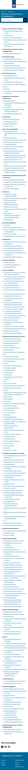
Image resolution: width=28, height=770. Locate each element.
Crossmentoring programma (11, 356)
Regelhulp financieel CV (10, 715)
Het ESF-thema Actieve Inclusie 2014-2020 (15, 140)
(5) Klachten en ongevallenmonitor (13, 37)
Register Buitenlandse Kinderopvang (13, 257)
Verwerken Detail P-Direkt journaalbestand (15, 182)
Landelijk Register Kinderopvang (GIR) (14, 248)
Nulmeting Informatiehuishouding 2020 (14, 403)
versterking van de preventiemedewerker (14, 236)
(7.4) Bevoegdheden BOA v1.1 (12, 285)
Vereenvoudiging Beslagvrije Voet (12, 523)
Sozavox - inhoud (8, 126)
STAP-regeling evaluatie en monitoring (14, 70)
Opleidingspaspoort (9, 262)
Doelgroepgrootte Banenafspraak (13, 702)
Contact (3, 762)
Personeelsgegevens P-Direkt (11, 408)
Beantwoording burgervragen (11, 119)
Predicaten (7, 89)
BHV (5, 354)
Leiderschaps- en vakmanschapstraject (14, 326)
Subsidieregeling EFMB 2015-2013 (13, 159)
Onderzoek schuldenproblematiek (13, 492)
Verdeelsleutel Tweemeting (11, 717)
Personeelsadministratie (10, 405)
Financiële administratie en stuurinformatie (15, 531)
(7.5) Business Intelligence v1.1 (12, 287)
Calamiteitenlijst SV (9, 616)
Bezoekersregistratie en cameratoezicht (14, 352)
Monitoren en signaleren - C (11, 121)
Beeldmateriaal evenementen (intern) (14, 462)
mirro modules (8, 396)
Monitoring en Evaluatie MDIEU (12, 65)
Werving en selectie (9, 445)
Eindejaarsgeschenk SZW (10, 75)
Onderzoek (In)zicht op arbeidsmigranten (14, 68)
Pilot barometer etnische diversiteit (13, 591)
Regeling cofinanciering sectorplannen (14, 146)
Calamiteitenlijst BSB (9, 100)
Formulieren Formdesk (10, 368)
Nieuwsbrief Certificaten (10, 234)
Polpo (5, 86)
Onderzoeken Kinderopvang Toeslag (13, 250)
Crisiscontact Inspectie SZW (11, 320)
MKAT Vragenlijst (8, 399)
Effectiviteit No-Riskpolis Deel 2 (12, 704)
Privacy (17, 762)
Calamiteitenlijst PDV (9, 464)
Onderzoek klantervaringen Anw (12, 631)
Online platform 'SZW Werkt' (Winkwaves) (15, 84)
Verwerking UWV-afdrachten (11, 188)
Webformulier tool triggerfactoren (13, 606)
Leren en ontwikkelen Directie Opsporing (14, 681)
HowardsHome (8, 374)
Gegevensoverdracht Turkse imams (13, 567)
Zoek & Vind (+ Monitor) (10, 450)
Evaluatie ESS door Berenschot (12, 556)
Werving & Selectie (9, 535)
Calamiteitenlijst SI (9, 547)
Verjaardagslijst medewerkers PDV (13, 525)
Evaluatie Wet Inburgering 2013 (12, 562)
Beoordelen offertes (9, 345)
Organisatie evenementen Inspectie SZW (14, 328)
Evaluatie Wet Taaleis (9, 484)
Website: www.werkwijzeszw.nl (12, 441)
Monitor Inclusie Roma (10, 584)
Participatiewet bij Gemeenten (12, 499)
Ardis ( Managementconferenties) (12, 341)
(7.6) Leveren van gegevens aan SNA (13, 309)
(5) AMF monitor (8, 35)
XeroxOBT (6, 448)
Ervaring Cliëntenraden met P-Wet (13, 471)
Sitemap (10, 12)
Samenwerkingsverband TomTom (12, 683)
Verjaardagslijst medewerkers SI (12, 604)
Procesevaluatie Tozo (9, 501)
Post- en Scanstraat (9, 410)
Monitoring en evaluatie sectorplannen (14, 708)
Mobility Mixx (7, 401)
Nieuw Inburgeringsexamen (11, 586)
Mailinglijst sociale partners (11, 207)
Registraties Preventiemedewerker (13, 333)
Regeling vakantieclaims (10, 148)
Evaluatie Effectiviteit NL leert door (13, 59)
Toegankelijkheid (19, 766)
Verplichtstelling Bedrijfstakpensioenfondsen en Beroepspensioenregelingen (12, 215)
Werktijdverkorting (9, 219)
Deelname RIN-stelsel (9, 361)
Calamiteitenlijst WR (9, 695)
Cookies (17, 764)
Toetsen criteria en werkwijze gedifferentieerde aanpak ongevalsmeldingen (11, 673)
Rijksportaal (7, 415)
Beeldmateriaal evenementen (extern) (14, 460)
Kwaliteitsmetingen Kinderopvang (13, 246)
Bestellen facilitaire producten (12, 347)
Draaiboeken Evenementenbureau (13, 365)
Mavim (6, 390)
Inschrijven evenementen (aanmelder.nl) (14, 385)
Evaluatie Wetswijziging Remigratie (13, 565)
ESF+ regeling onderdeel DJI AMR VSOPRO (15, 473)
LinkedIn (9, 747)
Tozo (5, 520)
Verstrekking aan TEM (9, 436)
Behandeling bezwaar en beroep (12, 729)
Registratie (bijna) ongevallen (11, 331)
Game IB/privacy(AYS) (9, 370)
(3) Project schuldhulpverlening (12, 654)
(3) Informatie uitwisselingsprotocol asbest (15, 643)
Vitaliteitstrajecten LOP (10, 267)
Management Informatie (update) (13, 388)
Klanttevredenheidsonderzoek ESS (13, 569)
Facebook (6, 747)
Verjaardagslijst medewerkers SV (12, 633)
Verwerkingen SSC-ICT (9, 439)
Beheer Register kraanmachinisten (13, 227)
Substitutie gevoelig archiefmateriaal (13, 419)
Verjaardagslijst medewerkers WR (12, 719)
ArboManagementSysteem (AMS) (12, 338)
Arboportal (7, 225)
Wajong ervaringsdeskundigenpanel (13, 722)
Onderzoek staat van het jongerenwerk (14, 589)
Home (3, 12)
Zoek (25, 20)
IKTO (5, 381)
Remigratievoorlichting (10, 597)
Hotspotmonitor (8, 372)
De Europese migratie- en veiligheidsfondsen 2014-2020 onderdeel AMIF (15, 133)
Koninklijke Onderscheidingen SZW (13, 82)
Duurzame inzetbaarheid (10, 137)
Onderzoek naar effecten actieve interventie (15, 669)
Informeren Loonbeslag (10, 383)
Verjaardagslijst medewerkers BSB (12, 113)
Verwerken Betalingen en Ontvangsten (14, 180)
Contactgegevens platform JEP (12, 549)
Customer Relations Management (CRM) (14, 359)
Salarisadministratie (9, 533)
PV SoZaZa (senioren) (9, 412)
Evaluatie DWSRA (8, 706)
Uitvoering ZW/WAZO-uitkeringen (13, 434)
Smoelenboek (8, 107)
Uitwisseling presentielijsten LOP (12, 264)
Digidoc (6, 363)
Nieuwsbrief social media (10, 123)
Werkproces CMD (8, 443)
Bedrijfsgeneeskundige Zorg (11, 343)
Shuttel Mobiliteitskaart (10, 417)
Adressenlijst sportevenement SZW (13, 612)
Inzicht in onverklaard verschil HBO (13, 490)
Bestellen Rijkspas (8, 350)
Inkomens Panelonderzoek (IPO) (12, 53)
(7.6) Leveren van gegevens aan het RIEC (14, 307)
